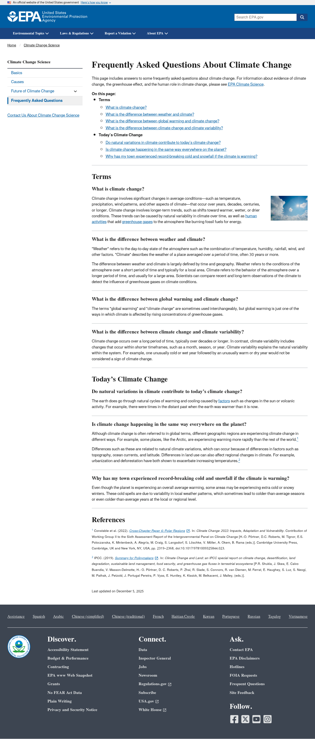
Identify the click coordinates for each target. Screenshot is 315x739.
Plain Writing (60, 701)
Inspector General (155, 658)
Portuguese (231, 616)
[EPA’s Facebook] (234, 719)
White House (150, 709)
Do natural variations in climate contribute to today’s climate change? (163, 143)
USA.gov (146, 701)
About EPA (155, 33)
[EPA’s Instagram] (267, 719)
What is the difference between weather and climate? (150, 114)
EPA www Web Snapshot (70, 675)
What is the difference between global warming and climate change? (162, 121)
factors (224, 401)
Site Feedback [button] (242, 692)
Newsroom (148, 675)
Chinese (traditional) (128, 616)
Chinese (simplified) (88, 616)
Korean (208, 616)
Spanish (39, 616)
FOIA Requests (243, 675)
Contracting (58, 666)
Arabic (58, 616)
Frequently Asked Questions (36, 101)
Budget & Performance (68, 658)
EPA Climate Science (246, 84)
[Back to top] (302, 726)
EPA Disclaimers (245, 658)
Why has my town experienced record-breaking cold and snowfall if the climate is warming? (181, 156)
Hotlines (237, 666)
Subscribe (147, 692)
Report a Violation (118, 33)
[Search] (302, 17)
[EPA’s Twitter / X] (245, 719)
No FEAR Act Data (65, 692)
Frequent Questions (247, 683)
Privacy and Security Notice (72, 709)
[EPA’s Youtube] (256, 719)
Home (11, 45)
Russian (254, 616)
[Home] (47, 16)
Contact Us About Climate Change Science (43, 115)
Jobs (143, 666)
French (158, 616)
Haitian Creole (183, 616)
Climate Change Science (42, 45)
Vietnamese (298, 616)
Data (143, 649)
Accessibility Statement (68, 649)
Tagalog (274, 616)
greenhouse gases (137, 222)
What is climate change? (126, 107)
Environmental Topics (28, 33)
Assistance (16, 616)
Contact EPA (241, 649)
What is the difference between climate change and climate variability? (164, 128)
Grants (54, 683)
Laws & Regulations (74, 33)
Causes (17, 82)
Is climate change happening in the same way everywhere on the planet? (166, 149)
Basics (16, 73)
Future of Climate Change (32, 91)
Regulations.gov (153, 683)
